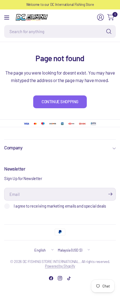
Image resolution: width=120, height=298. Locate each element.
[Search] (109, 31)
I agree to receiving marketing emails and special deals (60, 205)
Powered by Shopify (60, 265)
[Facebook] (51, 278)
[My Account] (100, 17)
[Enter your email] (110, 194)
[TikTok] (68, 278)
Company (13, 147)
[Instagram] (60, 278)
